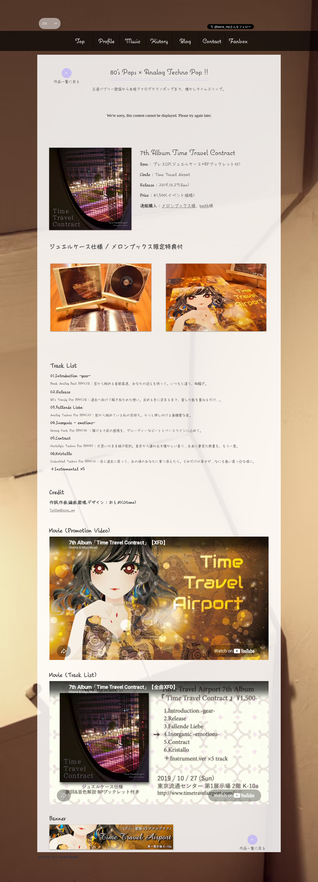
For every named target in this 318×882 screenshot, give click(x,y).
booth (204, 206)
